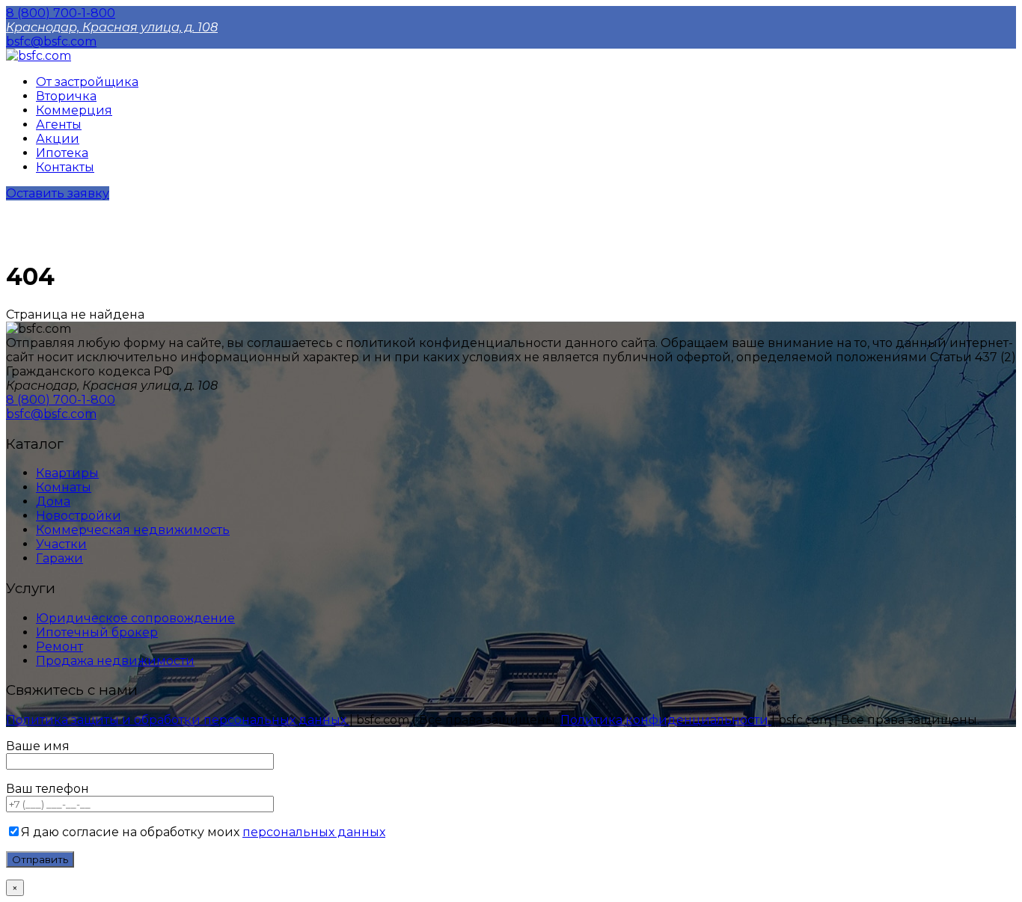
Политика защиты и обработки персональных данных (177, 720)
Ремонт (59, 646)
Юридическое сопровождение (135, 618)
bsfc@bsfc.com (51, 41)
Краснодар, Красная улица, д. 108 (112, 27)
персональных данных (313, 832)
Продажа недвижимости (115, 661)
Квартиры (67, 473)
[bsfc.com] (38, 56)
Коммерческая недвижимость (133, 530)
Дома (53, 501)
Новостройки (78, 516)
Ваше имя (38, 746)
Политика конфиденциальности (665, 720)
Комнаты (63, 487)
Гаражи (59, 558)
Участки (61, 544)
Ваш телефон (47, 789)
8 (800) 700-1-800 (60, 13)
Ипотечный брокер (97, 632)
